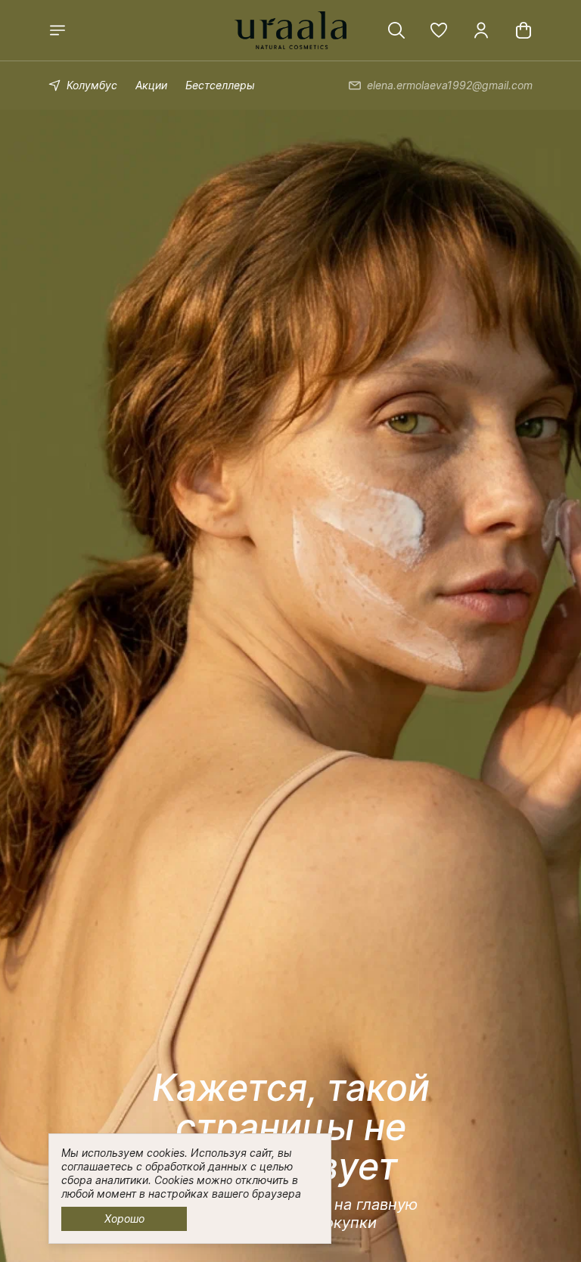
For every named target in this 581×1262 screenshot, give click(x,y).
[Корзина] (523, 30)
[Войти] (481, 30)
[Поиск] (396, 30)
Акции (151, 85)
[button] (439, 30)
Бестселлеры (220, 85)
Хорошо (124, 1218)
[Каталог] (57, 30)
